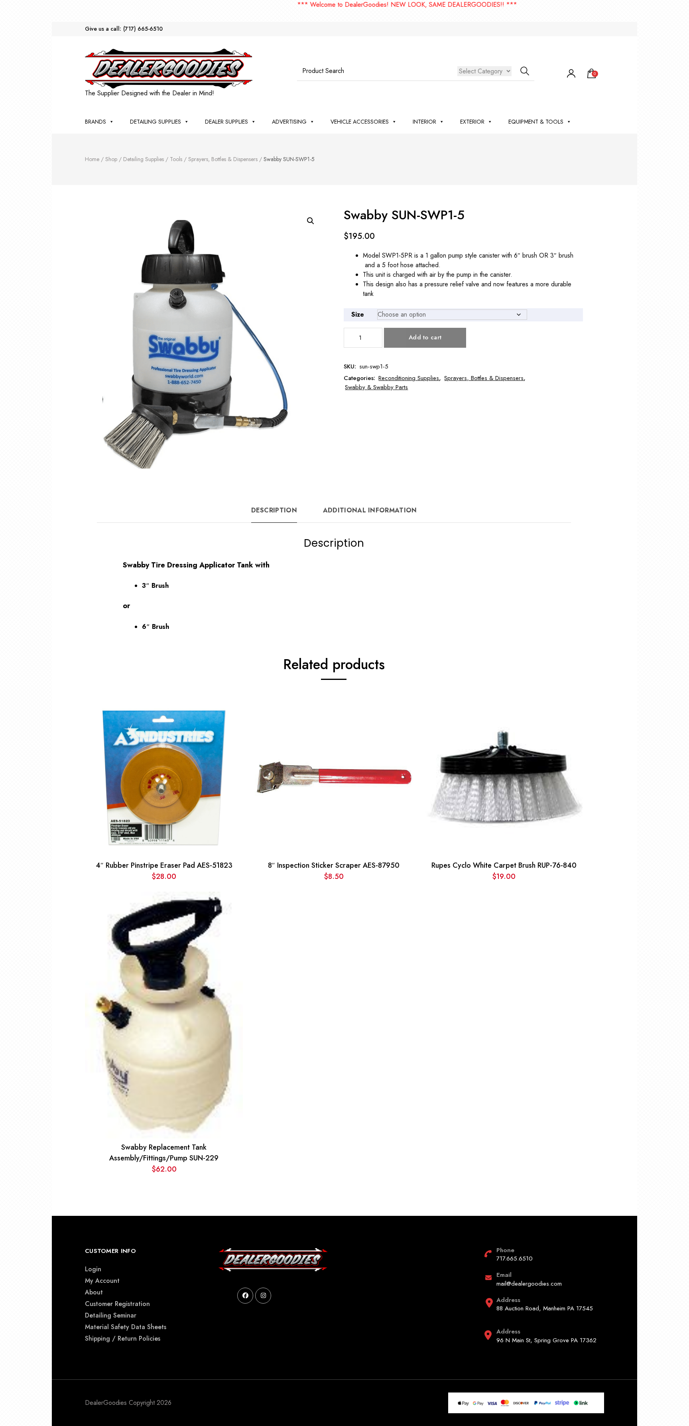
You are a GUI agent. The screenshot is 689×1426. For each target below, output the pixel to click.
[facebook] (245, 1296)
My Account (102, 1280)
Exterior (472, 122)
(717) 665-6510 (143, 29)
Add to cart (425, 337)
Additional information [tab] (370, 510)
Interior (424, 122)
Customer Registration (117, 1303)
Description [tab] (274, 510)
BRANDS (95, 122)
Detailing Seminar (110, 1315)
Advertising (289, 122)
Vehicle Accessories (360, 122)
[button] (310, 221)
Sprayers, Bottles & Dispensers (484, 378)
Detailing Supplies (155, 122)
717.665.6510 (514, 1258)
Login (93, 1269)
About (94, 1292)
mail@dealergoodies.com (529, 1283)
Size (357, 314)
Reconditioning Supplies (408, 378)
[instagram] (263, 1296)
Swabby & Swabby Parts (376, 387)
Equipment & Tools (535, 122)
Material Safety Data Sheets (125, 1326)
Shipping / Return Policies (122, 1338)
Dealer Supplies (226, 122)
